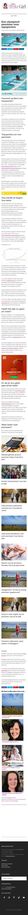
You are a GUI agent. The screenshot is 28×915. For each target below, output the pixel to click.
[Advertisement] (14, 821)
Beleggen (9, 797)
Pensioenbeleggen (14, 801)
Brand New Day (10, 799)
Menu (15, 15)
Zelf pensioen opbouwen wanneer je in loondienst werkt (11, 508)
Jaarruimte (17, 799)
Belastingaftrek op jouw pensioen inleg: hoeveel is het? (12, 457)
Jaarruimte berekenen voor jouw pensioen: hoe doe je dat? (12, 536)
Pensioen (14, 797)
